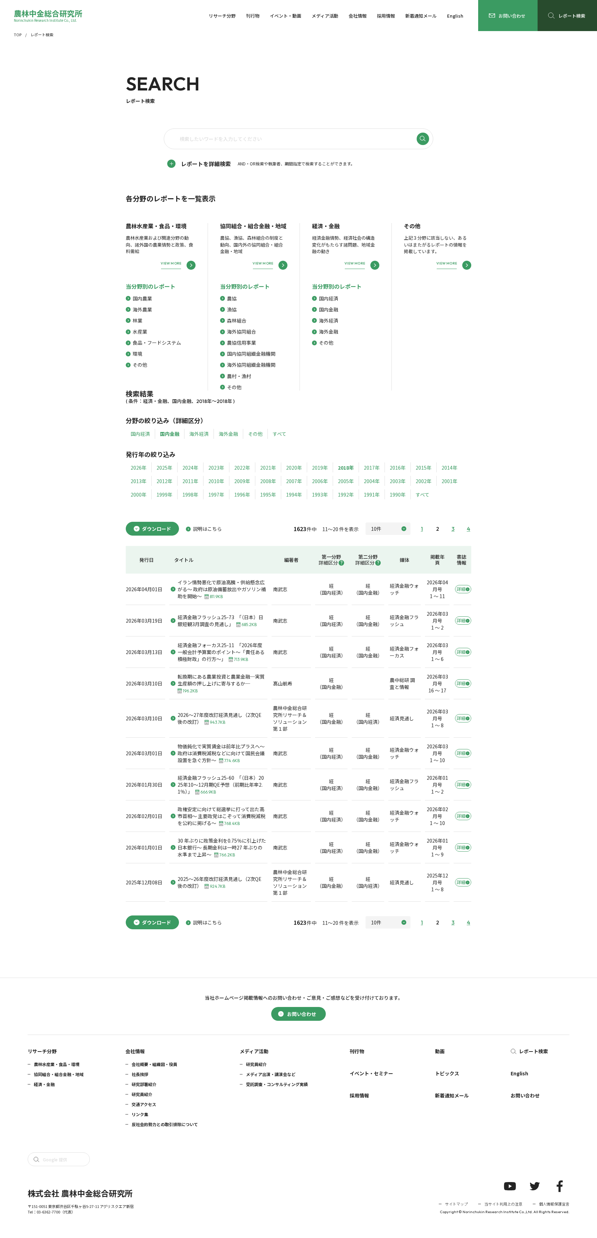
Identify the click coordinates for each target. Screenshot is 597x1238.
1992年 (346, 494)
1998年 (190, 494)
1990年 (398, 494)
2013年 (138, 481)
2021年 (268, 467)
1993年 (320, 494)
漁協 (232, 309)
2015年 (424, 467)
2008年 (268, 481)
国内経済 (328, 298)
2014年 (449, 467)
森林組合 (236, 320)
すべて (279, 433)
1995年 (268, 494)
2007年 (294, 481)
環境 (137, 353)
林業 (137, 320)
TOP (17, 34)
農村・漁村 (239, 376)
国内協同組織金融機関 (251, 353)
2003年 (398, 481)
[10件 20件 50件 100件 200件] (388, 528)
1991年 (372, 494)
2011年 (190, 481)
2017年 (372, 467)
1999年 (164, 494)
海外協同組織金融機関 (251, 364)
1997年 (216, 494)
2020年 (294, 467)
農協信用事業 (241, 342)
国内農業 (142, 298)
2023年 (216, 467)
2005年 (346, 481)
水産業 (140, 331)
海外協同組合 (241, 331)
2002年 (424, 481)
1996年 (242, 494)
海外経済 (328, 320)
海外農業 (142, 309)
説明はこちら (207, 528)
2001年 (449, 481)
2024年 (190, 467)
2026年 (138, 467)
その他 (140, 364)
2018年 (346, 467)
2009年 (242, 481)
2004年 (372, 481)
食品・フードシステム (157, 342)
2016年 (398, 467)
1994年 (294, 494)
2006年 (320, 481)
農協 (232, 298)
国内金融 (328, 309)
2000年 (138, 494)
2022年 (242, 467)
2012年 (164, 481)
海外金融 (328, 331)
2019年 (320, 467)
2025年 (164, 467)
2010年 (216, 481)
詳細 (461, 589)
